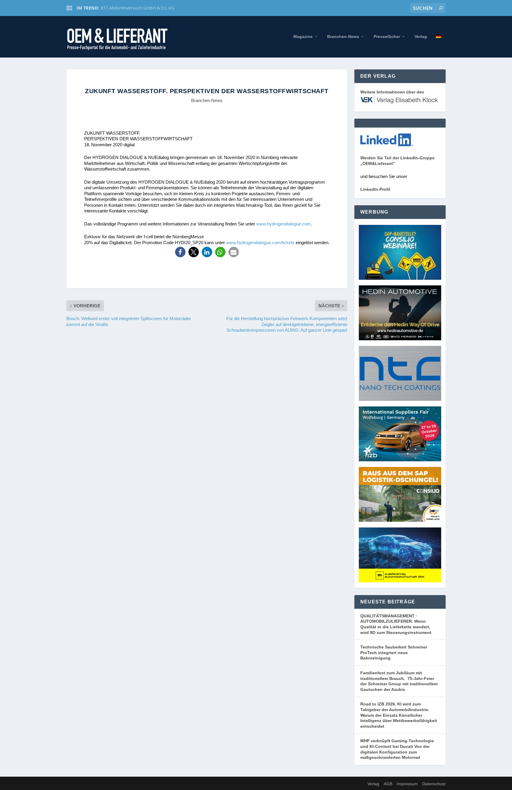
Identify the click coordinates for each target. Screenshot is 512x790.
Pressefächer (387, 36)
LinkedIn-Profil (375, 189)
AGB (388, 783)
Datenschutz (434, 783)
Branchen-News (343, 36)
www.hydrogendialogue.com (283, 223)
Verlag (421, 36)
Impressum (407, 783)
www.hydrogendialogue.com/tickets (260, 242)
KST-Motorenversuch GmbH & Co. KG (137, 8)
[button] (180, 252)
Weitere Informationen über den (392, 92)
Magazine (303, 36)
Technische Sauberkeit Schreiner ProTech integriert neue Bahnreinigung (393, 652)
